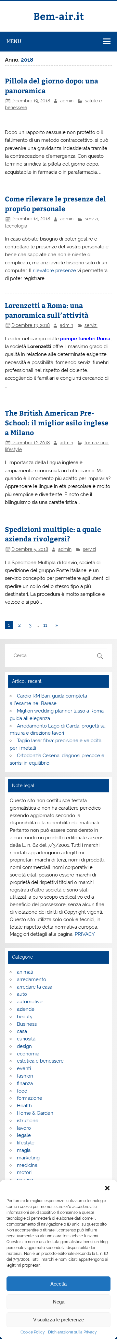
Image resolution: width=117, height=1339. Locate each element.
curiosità (26, 1039)
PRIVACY (85, 934)
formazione (96, 442)
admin (66, 100)
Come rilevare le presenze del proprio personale (55, 203)
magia (24, 1150)
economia (28, 1054)
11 (45, 625)
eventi (24, 1068)
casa (22, 1031)
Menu (13, 41)
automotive (30, 1002)
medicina (27, 1165)
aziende (25, 1009)
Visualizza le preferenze (58, 1319)
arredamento (31, 979)
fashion (25, 1076)
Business (27, 1024)
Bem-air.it (58, 15)
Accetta (58, 1284)
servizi (91, 218)
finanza (25, 1083)
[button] (107, 1188)
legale (24, 1135)
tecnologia (16, 225)
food (22, 1091)
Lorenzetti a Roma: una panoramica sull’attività (46, 310)
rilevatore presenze (54, 270)
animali (25, 972)
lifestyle (13, 449)
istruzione (27, 1121)
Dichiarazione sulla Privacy (72, 1332)
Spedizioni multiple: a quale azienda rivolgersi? (53, 534)
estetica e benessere (40, 1061)
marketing (28, 1158)
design (24, 1046)
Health (24, 1106)
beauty (24, 1017)
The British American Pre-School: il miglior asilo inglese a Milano (57, 422)
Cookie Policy (32, 1332)
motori (24, 1172)
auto (22, 994)
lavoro (24, 1128)
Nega (58, 1301)
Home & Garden (35, 1113)
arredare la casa (34, 987)
